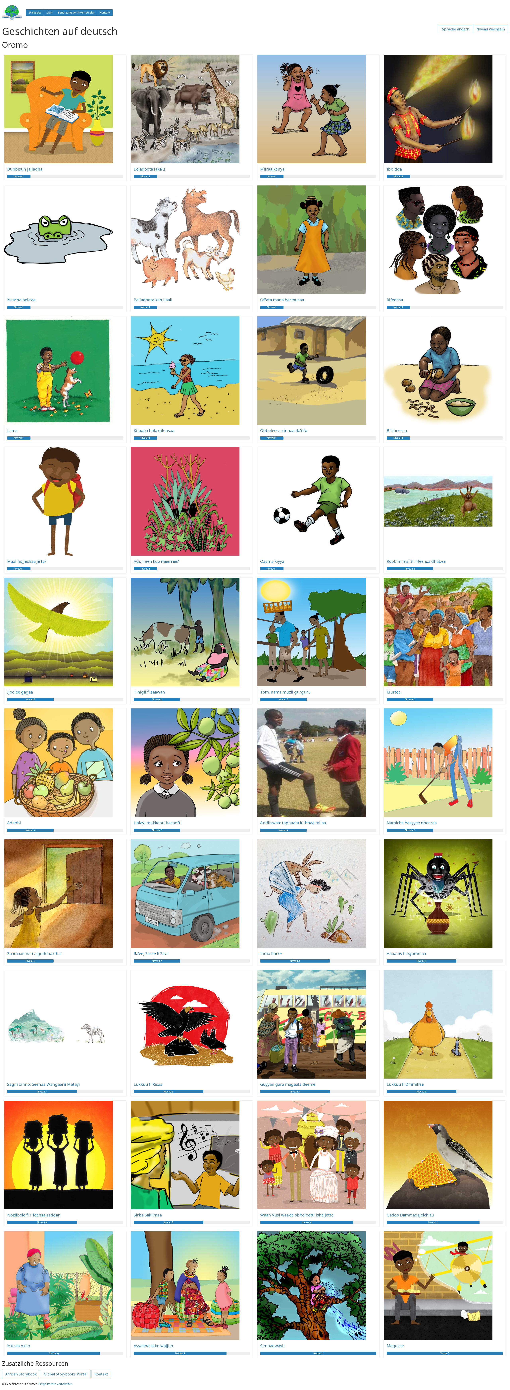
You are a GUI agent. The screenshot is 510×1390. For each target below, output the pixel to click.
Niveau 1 (19, 176)
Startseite (34, 12)
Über (50, 12)
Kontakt (105, 12)
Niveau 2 (410, 568)
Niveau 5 (318, 1353)
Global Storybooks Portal (65, 1374)
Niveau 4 (307, 1222)
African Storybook (21, 1374)
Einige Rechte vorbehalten (56, 1384)
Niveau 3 (295, 961)
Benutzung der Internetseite (76, 12)
